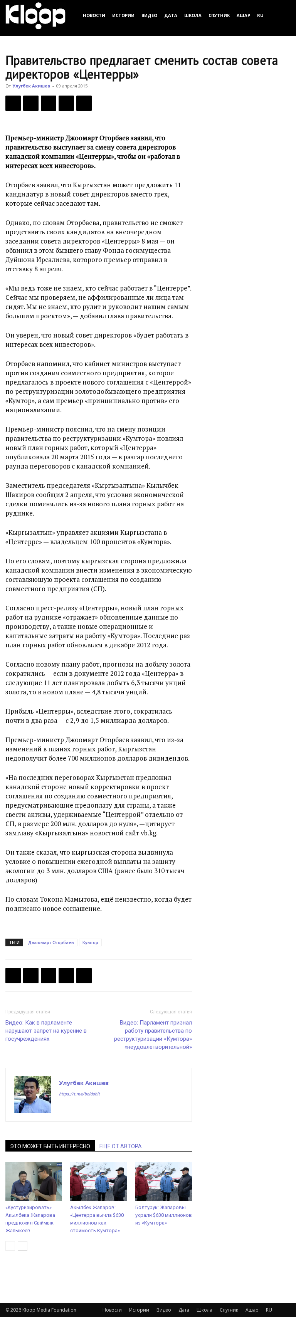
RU (260, 15)
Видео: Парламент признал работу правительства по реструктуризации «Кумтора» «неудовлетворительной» (153, 1034)
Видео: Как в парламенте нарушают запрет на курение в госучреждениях (46, 1030)
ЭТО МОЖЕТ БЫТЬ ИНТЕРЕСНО (50, 1146)
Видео (149, 15)
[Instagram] (79, 1109)
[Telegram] (66, 103)
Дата (170, 15)
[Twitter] (31, 103)
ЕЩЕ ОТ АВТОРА (120, 1146)
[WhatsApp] (84, 103)
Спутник (219, 15)
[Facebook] (13, 103)
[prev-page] (10, 1246)
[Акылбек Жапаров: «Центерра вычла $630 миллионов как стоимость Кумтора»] (98, 1181)
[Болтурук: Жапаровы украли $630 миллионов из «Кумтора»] (163, 1181)
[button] (281, 15)
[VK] (48, 103)
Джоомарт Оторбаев (51, 942)
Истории (123, 15)
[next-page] (22, 1246)
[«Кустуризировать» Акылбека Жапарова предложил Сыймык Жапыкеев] (33, 1181)
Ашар (243, 15)
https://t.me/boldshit (79, 1094)
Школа (193, 15)
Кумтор (90, 942)
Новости (94, 15)
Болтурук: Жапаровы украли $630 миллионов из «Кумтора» (163, 1215)
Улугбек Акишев (31, 86)
